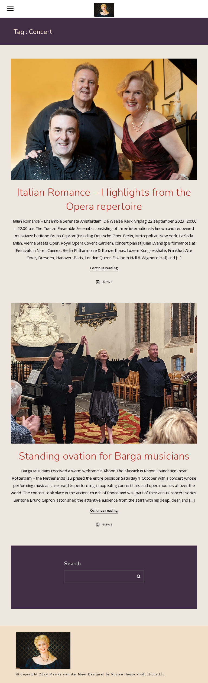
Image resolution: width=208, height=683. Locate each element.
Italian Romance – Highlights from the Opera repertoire (104, 199)
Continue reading (104, 268)
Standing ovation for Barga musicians (104, 456)
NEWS (107, 282)
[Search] (137, 575)
